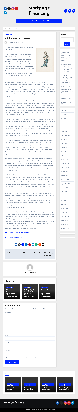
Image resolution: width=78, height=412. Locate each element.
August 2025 (64, 139)
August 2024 (65, 188)
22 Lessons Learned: (19, 38)
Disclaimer (26, 21)
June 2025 (64, 147)
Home (19, 21)
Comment (8, 312)
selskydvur (12, 42)
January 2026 (65, 131)
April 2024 (64, 204)
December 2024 (65, 171)
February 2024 (65, 212)
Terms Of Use (57, 21)
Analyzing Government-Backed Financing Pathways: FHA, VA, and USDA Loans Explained (67, 79)
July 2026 (64, 111)
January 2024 (65, 216)
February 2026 (65, 127)
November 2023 (65, 224)
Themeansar (51, 409)
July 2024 (64, 192)
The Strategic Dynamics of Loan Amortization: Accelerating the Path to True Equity (66, 100)
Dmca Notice (36, 21)
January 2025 (65, 167)
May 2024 (64, 200)
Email (7, 343)
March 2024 (64, 208)
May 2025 (63, 151)
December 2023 (65, 220)
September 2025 (66, 135)
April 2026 (64, 123)
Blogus (44, 409)
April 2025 (64, 155)
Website (7, 350)
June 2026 (64, 115)
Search (63, 34)
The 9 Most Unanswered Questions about (11, 291)
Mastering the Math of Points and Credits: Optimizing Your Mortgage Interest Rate (66, 68)
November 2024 (65, 175)
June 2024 (64, 196)
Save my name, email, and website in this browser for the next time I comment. (29, 358)
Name (7, 335)
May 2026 (64, 119)
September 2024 (66, 184)
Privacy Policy (46, 21)
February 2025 (65, 163)
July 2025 (64, 143)
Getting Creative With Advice (13, 237)
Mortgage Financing (10, 384)
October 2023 (65, 228)
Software (8, 34)
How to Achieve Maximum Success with (17, 232)
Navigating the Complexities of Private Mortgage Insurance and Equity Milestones (67, 90)
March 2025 (64, 159)
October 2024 (65, 180)
